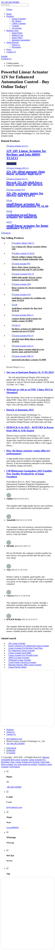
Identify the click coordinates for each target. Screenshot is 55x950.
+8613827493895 (13, 787)
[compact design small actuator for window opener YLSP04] (22, 315)
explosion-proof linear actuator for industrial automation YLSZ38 (21, 217)
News (8, 49)
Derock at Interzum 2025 (20, 409)
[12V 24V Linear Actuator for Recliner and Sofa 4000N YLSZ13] (17, 146)
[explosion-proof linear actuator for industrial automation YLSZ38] (9, 211)
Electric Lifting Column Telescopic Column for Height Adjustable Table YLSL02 (27, 259)
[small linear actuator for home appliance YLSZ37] (9, 222)
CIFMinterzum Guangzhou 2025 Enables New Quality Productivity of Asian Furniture (29, 473)
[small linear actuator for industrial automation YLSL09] (9, 200)
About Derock (12, 42)
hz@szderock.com (14, 739)
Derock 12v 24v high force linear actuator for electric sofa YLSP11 (24, 185)
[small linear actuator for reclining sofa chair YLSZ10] (21, 294)
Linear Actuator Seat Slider (19, 653)
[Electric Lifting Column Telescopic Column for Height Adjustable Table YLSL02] (23, 253)
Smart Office (17, 38)
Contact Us (11, 52)
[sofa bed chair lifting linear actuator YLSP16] (22, 336)
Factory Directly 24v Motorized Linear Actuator (28, 646)
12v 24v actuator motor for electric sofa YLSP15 (24, 194)
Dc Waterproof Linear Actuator (21, 650)
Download (16, 47)
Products (10, 16)
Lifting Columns (19, 23)
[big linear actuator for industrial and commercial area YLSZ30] (16, 325)
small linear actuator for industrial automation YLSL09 (27, 205)
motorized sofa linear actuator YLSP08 (29, 360)
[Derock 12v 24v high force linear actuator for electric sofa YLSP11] (17, 179)
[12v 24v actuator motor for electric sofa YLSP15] (15, 190)
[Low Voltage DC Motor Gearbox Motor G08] (23, 243)
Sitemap (45, 757)
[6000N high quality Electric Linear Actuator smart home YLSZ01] (23, 274)
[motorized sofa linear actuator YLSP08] (22, 356)
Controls (15, 26)
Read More (11, 164)
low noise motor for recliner (25, 764)
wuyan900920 (12, 827)
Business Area (12, 30)
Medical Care (17, 35)
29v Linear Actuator (16, 643)
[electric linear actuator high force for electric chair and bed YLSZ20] (23, 346)
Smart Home (17, 33)
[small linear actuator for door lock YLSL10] (14, 305)
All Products (14, 767)
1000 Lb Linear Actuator (18, 657)
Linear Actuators (19, 19)
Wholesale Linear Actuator (19, 660)
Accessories (17, 28)
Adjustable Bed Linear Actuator (14, 759)
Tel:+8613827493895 (10, 2)
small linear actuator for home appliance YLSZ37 (27, 227)
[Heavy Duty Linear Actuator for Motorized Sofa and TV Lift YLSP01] (21, 264)
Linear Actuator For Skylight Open (23, 655)
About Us (16, 45)
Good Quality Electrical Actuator (22, 662)
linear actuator (7, 764)
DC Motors (16, 21)
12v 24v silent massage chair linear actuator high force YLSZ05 (25, 174)
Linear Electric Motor (17, 667)
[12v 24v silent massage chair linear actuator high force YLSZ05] (17, 168)
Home (9, 14)
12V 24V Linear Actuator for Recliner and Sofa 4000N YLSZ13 (26, 154)
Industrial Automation (21, 40)
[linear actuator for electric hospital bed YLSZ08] (21, 284)
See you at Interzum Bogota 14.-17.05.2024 (30, 372)
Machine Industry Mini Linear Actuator (25, 665)
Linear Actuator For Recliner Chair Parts (25, 648)
